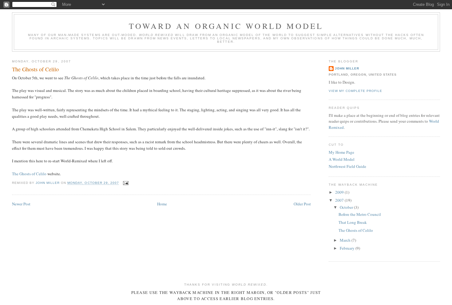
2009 (340, 192)
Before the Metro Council (360, 214)
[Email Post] (125, 183)
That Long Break (353, 222)
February (347, 248)
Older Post (302, 204)
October (347, 207)
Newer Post (21, 204)
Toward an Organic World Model (226, 26)
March (345, 240)
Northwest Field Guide (347, 166)
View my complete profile (355, 91)
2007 (340, 200)
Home (162, 204)
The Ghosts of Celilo (29, 173)
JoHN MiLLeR (347, 68)
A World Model (342, 159)
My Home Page (341, 152)
